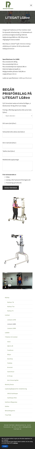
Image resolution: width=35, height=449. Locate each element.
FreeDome (10, 350)
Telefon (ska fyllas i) (9, 151)
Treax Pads (8, 415)
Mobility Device (9, 384)
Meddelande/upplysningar (11, 160)
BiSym (9, 354)
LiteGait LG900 (11, 328)
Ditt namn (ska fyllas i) (9, 123)
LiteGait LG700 (11, 320)
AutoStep (10, 359)
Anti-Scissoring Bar (13, 380)
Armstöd (9, 367)
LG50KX (7, 332)
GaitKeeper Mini (12, 398)
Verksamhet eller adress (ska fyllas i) (14, 132)
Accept (5, 446)
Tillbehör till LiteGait (11, 337)
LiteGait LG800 (11, 324)
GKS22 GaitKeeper (12, 393)
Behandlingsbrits (10, 410)
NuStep (7, 297)
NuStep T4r (10, 302)
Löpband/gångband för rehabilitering (16, 389)
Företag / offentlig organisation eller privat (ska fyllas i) (17, 111)
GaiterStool (10, 371)
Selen (9, 341)
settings (15, 443)
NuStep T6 (10, 311)
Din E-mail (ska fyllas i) (9, 143)
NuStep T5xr (11, 306)
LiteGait (7, 315)
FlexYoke (9, 363)
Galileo (7, 406)
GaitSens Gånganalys (11, 402)
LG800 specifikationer (25, 78)
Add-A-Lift (10, 346)
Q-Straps (10, 376)
